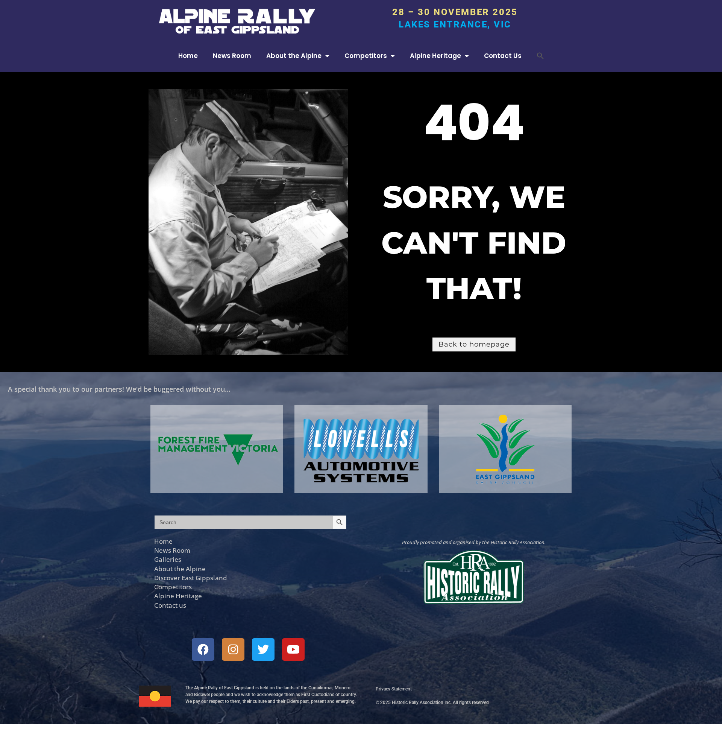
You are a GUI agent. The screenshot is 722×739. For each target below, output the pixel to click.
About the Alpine (294, 55)
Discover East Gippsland (190, 577)
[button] (540, 55)
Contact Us (503, 55)
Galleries (167, 559)
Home (188, 55)
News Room (232, 55)
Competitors (365, 55)
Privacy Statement (394, 689)
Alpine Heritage (435, 55)
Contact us (170, 605)
